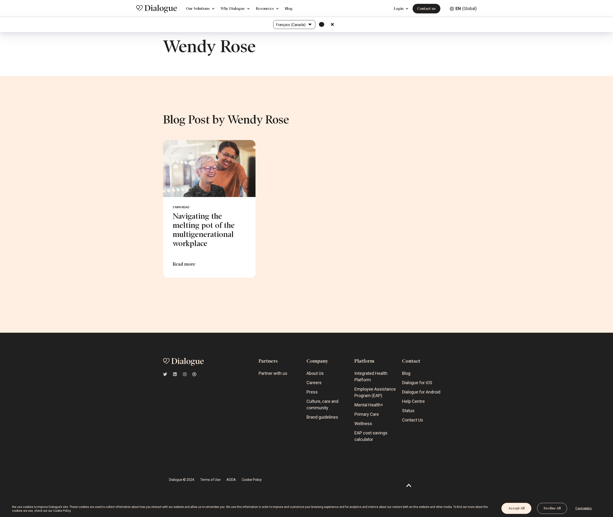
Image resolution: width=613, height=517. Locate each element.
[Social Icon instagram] (185, 374)
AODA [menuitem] (231, 479)
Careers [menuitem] (314, 382)
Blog (289, 8)
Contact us (426, 8)
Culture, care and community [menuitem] (322, 404)
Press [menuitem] (312, 391)
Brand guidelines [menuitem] (322, 417)
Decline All (552, 508)
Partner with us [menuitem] (273, 373)
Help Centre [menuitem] (413, 401)
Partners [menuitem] (268, 361)
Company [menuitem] (317, 361)
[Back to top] (409, 485)
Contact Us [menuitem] (412, 419)
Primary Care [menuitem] (366, 414)
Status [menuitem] (408, 410)
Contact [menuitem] (411, 361)
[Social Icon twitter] (166, 374)
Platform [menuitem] (364, 361)
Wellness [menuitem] (363, 423)
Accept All (516, 508)
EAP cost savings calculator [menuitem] (370, 436)
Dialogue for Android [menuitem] (421, 391)
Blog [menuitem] (406, 373)
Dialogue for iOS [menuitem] (417, 382)
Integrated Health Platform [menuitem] (370, 376)
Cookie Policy (62, 510)
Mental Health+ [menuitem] (368, 404)
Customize (583, 508)
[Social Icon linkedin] (175, 374)
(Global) (466, 8)
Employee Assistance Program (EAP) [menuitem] (375, 392)
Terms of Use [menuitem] (210, 479)
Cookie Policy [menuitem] (252, 479)
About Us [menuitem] (315, 373)
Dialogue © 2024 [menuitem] (181, 479)
